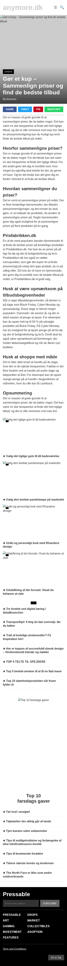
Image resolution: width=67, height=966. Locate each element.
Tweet (25, 109)
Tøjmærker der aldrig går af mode (28, 821)
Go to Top (56, 957)
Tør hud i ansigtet (18, 811)
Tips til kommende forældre (24, 853)
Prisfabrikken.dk (16, 249)
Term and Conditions (14, 948)
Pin (38, 109)
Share (10, 109)
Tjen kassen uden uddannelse (26, 830)
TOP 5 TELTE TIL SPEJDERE (26, 661)
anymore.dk (23, 7)
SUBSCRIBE (50, 903)
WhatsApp (53, 109)
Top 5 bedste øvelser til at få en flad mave (34, 671)
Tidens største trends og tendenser (30, 863)
